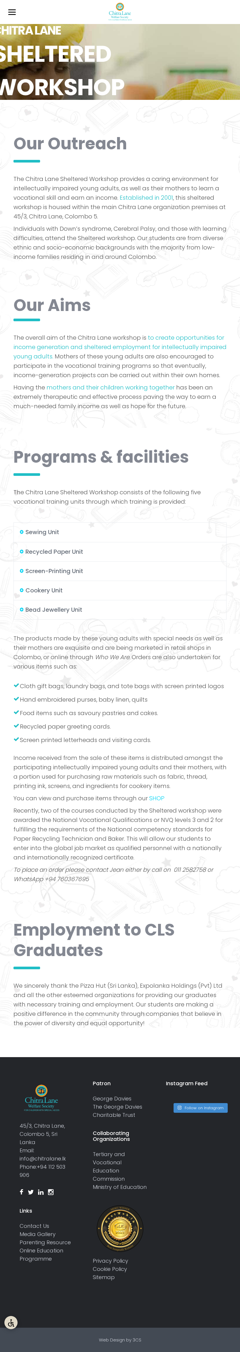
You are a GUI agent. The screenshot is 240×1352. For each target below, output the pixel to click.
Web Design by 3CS (120, 1340)
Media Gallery (38, 1234)
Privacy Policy (110, 1260)
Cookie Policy (110, 1269)
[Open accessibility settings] (11, 1322)
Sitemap (104, 1277)
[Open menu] (11, 12)
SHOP (156, 798)
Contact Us (34, 1226)
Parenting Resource (45, 1242)
